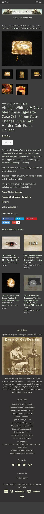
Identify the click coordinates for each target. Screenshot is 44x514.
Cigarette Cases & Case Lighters (22, 407)
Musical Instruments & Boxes (22, 426)
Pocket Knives (22, 441)
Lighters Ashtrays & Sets (22, 420)
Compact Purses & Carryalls (22, 413)
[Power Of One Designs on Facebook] (18, 465)
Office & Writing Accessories (22, 429)
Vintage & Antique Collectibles (22, 450)
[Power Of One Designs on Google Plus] (30, 465)
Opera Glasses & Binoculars (22, 435)
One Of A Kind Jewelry (22, 432)
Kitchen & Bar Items (22, 417)
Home (4, 26)
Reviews (5, 202)
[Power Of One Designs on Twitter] (13, 465)
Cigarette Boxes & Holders (22, 404)
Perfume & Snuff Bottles (22, 438)
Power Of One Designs (25, 484)
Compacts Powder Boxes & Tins (22, 410)
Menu (7, 2)
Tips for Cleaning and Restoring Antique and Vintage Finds (22, 335)
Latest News (22, 330)
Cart (40, 2)
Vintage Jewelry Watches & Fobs (22, 453)
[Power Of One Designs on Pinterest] (24, 465)
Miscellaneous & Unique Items (22, 423)
